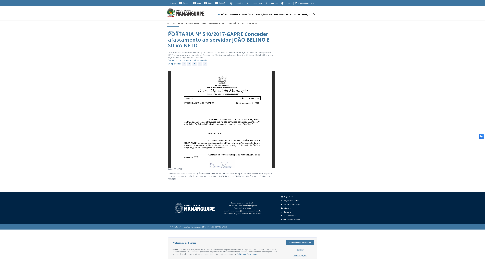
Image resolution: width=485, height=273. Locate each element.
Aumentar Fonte (256, 3)
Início (224, 14)
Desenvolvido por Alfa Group (215, 227)
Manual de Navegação (292, 204)
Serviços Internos (290, 216)
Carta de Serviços (301, 14)
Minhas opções (300, 255)
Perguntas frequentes (291, 201)
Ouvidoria (287, 212)
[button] (314, 15)
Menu (197, 3)
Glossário (287, 208)
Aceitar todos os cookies (300, 243)
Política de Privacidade (291, 220)
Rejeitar (300, 250)
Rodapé (220, 3)
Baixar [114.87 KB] (175, 169)
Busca (208, 3)
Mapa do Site (289, 197)
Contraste (289, 3)
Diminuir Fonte (273, 3)
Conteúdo (185, 3)
